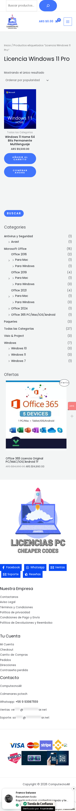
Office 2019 (19, 272)
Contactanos (9, 597)
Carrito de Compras (14, 655)
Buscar (14, 213)
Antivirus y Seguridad (18, 236)
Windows (10, 343)
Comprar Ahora (20, 171)
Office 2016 (19, 254)
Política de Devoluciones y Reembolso (26, 623)
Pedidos (5, 660)
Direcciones (8, 665)
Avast (15, 242)
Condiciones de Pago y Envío (20, 617)
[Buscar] (48, 5)
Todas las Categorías (19, 329)
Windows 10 (19, 348)
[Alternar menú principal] (68, 21)
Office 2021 (19, 290)
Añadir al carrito (20, 158)
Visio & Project (14, 336)
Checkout (6, 650)
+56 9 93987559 (27, 702)
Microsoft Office (15, 249)
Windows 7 (18, 361)
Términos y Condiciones (16, 607)
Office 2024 (19, 308)
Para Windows (24, 266)
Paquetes (10, 322)
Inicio (7, 45)
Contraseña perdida (14, 670)
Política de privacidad (15, 612)
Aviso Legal (7, 602)
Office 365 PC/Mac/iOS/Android (33, 315)
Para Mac (21, 260)
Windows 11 (18, 355)
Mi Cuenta (7, 644)
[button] (74, 788)
